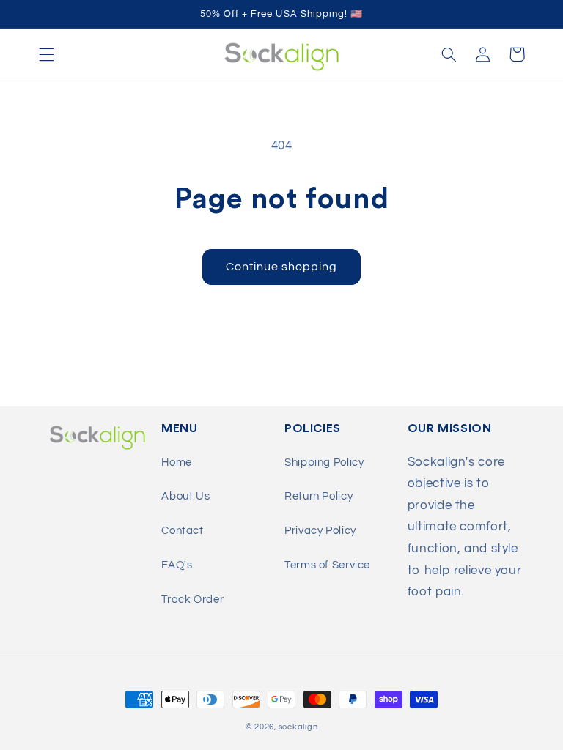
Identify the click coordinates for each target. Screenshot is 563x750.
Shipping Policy (324, 462)
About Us (185, 496)
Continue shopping (282, 266)
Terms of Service (327, 565)
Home (176, 462)
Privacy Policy (320, 530)
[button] (46, 54)
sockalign (298, 727)
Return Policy (318, 496)
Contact (182, 530)
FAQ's (176, 565)
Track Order (192, 599)
